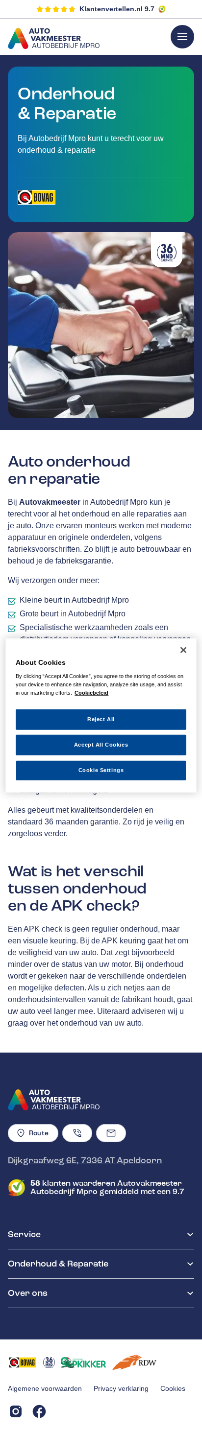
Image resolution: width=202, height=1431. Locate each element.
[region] (101, 715)
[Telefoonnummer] (77, 1133)
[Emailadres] (111, 1133)
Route (39, 1133)
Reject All (101, 719)
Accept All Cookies (101, 745)
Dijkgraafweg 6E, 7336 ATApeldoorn (85, 1160)
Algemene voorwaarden (45, 1388)
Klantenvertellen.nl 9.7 (116, 9)
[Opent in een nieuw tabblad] (36, 197)
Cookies (172, 1388)
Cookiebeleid (91, 693)
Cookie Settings (101, 770)
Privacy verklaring (121, 1388)
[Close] (183, 649)
